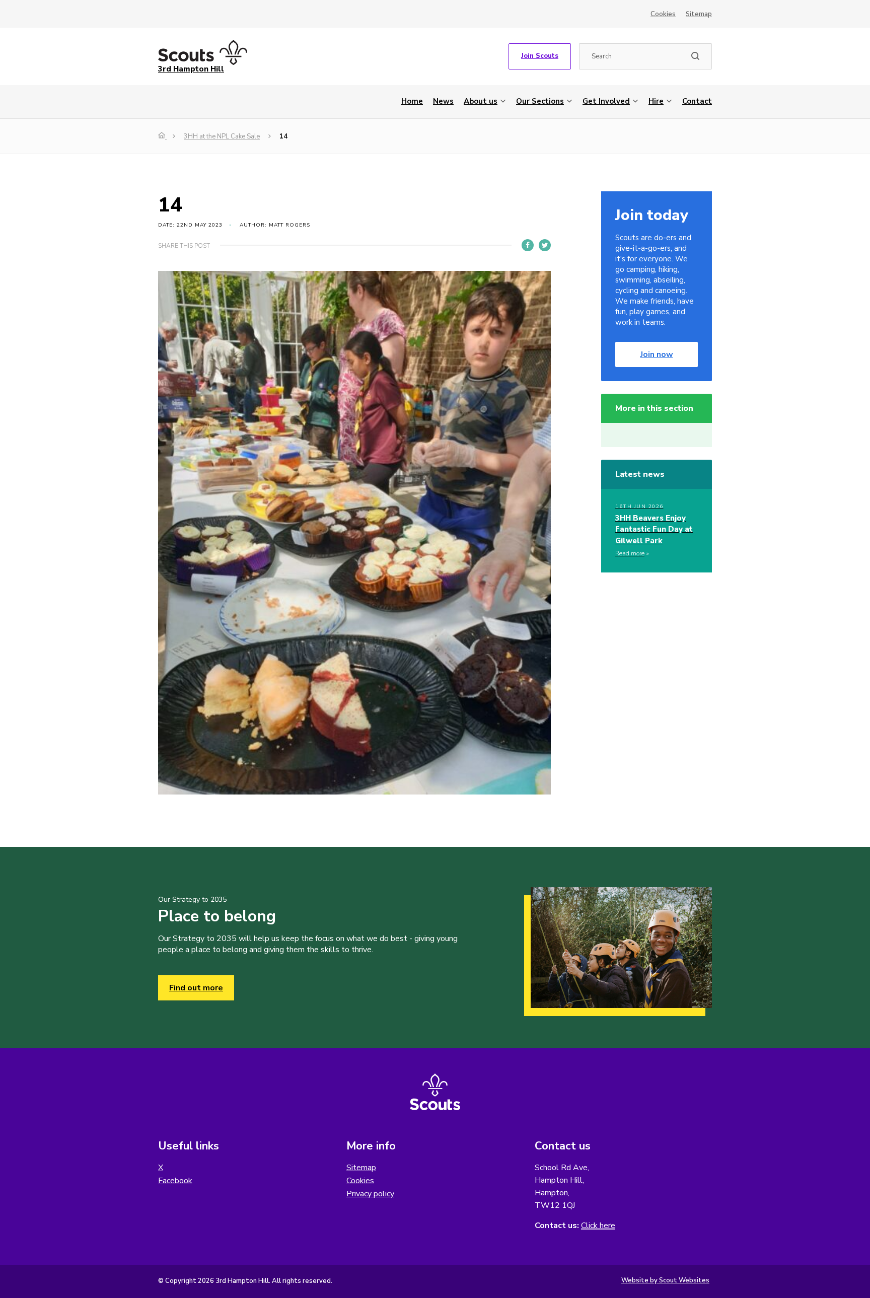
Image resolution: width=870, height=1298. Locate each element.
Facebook (175, 1180)
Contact (697, 101)
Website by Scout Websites (665, 1280)
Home (412, 101)
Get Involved (606, 101)
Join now (656, 354)
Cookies (663, 14)
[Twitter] (545, 245)
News (443, 101)
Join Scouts (539, 55)
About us (480, 101)
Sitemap (699, 14)
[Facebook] (528, 245)
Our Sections (540, 101)
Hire (656, 101)
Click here (598, 1225)
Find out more (196, 987)
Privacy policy (370, 1193)
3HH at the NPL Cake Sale (222, 136)
